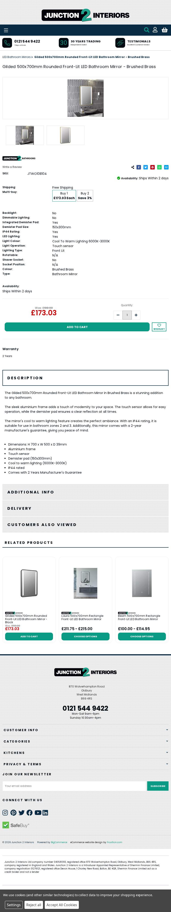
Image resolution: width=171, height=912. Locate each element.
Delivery (19, 508)
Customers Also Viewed (42, 524)
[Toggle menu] (18, 30)
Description (25, 378)
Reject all (33, 904)
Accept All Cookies (62, 904)
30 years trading (86, 41)
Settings (14, 904)
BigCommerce (59, 842)
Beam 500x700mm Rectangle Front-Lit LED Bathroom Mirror (139, 617)
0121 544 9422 (27, 41)
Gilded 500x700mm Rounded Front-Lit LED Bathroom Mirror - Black (26, 619)
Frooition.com (114, 842)
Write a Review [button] (12, 167)
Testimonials (139, 41)
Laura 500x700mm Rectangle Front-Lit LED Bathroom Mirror (82, 617)
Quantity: (127, 305)
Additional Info (31, 492)
